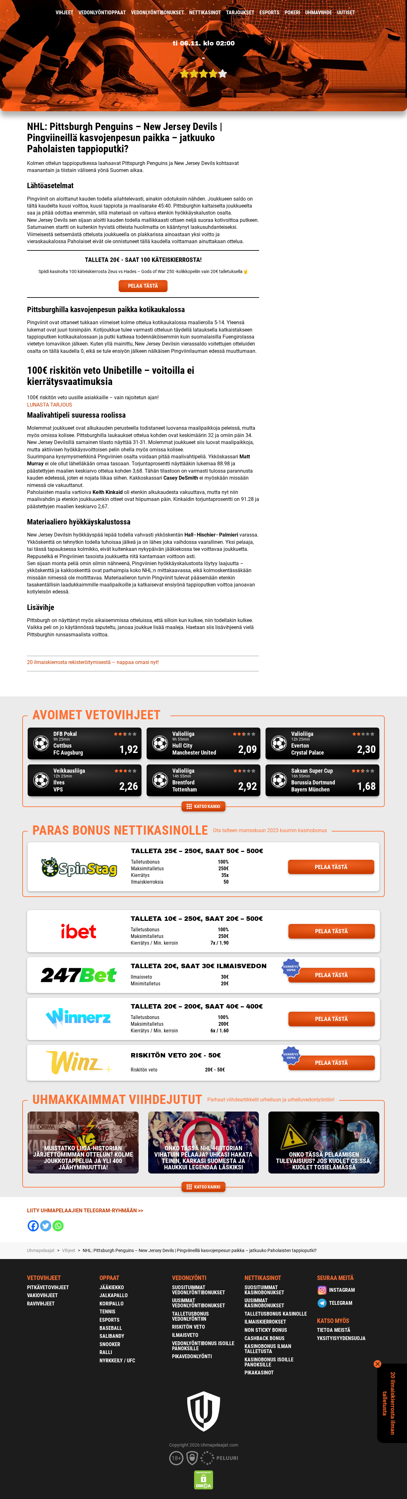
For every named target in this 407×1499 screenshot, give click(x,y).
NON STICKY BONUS (266, 1330)
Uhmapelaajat (41, 1250)
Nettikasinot (205, 13)
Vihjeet (64, 13)
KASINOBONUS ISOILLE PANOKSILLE (269, 1362)
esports (269, 13)
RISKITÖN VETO (188, 1327)
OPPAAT (109, 1278)
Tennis (107, 1312)
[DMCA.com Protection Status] (203, 1479)
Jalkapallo (114, 1295)
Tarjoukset (240, 13)
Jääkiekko (112, 1287)
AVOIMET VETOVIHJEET (96, 715)
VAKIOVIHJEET (42, 1295)
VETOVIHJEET (44, 1278)
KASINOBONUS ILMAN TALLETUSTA (268, 1348)
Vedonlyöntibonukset (157, 13)
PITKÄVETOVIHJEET (48, 1287)
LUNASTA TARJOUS (49, 405)
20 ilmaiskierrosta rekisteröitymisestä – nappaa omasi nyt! (93, 662)
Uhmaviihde (318, 13)
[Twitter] (45, 1225)
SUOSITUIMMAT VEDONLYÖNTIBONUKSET (198, 1290)
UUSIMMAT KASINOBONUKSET (264, 1303)
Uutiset (346, 13)
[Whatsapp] (58, 1225)
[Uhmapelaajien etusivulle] (22, 13)
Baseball (111, 1328)
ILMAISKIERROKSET (265, 1322)
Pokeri (292, 13)
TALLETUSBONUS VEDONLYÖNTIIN (190, 1316)
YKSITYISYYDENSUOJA (341, 1338)
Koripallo (112, 1304)
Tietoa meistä (333, 1330)
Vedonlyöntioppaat (102, 13)
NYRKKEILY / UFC (117, 1361)
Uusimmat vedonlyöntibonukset (198, 1303)
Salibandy (112, 1336)
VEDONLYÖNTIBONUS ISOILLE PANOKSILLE (203, 1346)
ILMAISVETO (185, 1335)
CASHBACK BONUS (265, 1338)
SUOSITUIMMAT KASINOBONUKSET (264, 1290)
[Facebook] (33, 1225)
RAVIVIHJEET (41, 1304)
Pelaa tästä (331, 867)
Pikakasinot (259, 1373)
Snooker (110, 1344)
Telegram (340, 1303)
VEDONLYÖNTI (189, 1278)
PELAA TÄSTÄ (143, 286)
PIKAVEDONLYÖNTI (192, 1356)
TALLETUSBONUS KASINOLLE (276, 1314)
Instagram (342, 1290)
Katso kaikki (207, 806)
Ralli (106, 1352)
